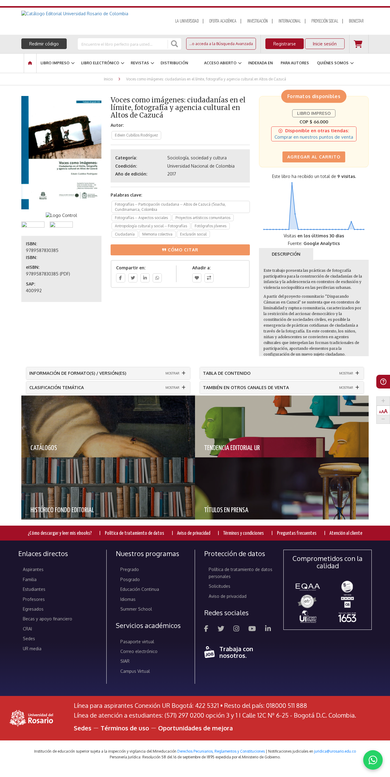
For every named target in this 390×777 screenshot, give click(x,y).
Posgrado (130, 579)
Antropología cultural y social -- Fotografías (151, 226)
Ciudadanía (125, 234)
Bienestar (356, 21)
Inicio (108, 79)
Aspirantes (33, 569)
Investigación (257, 21)
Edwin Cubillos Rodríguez (136, 135)
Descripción (286, 254)
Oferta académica (222, 21)
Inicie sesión (325, 43)
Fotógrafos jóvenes (210, 226)
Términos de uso (125, 728)
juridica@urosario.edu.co (335, 751)
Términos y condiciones (243, 533)
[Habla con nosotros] (373, 760)
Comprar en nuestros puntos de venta (314, 137)
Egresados (33, 609)
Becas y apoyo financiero (47, 618)
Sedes (29, 638)
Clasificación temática (56, 387)
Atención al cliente (345, 533)
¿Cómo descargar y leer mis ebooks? (60, 533)
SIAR (124, 661)
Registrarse (284, 43)
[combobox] (123, 44)
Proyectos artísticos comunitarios (203, 217)
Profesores (34, 599)
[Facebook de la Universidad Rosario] (206, 629)
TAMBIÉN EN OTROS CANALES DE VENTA (246, 387)
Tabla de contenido (226, 373)
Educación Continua (139, 589)
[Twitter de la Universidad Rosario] (221, 629)
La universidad (187, 21)
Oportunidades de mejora (195, 728)
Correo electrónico (139, 651)
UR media (32, 648)
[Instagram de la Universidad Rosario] (236, 629)
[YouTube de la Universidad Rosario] (252, 629)
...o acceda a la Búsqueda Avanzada (221, 43)
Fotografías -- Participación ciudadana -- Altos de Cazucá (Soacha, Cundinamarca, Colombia (170, 207)
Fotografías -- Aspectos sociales (141, 217)
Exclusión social (193, 234)
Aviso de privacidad (193, 533)
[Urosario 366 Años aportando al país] (347, 617)
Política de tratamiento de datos (134, 533)
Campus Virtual (135, 671)
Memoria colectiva (157, 234)
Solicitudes (219, 586)
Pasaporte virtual (137, 641)
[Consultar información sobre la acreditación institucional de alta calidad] (347, 586)
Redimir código (44, 43)
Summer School (136, 609)
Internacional (289, 21)
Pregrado (129, 569)
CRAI (27, 628)
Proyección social (324, 21)
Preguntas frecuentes (297, 533)
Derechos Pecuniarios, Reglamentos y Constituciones (221, 751)
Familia (30, 579)
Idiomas (128, 599)
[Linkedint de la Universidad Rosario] (268, 629)
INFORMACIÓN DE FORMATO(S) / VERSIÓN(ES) (77, 373)
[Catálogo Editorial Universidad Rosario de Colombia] (91, 14)
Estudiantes (34, 589)
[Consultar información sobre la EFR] (308, 601)
